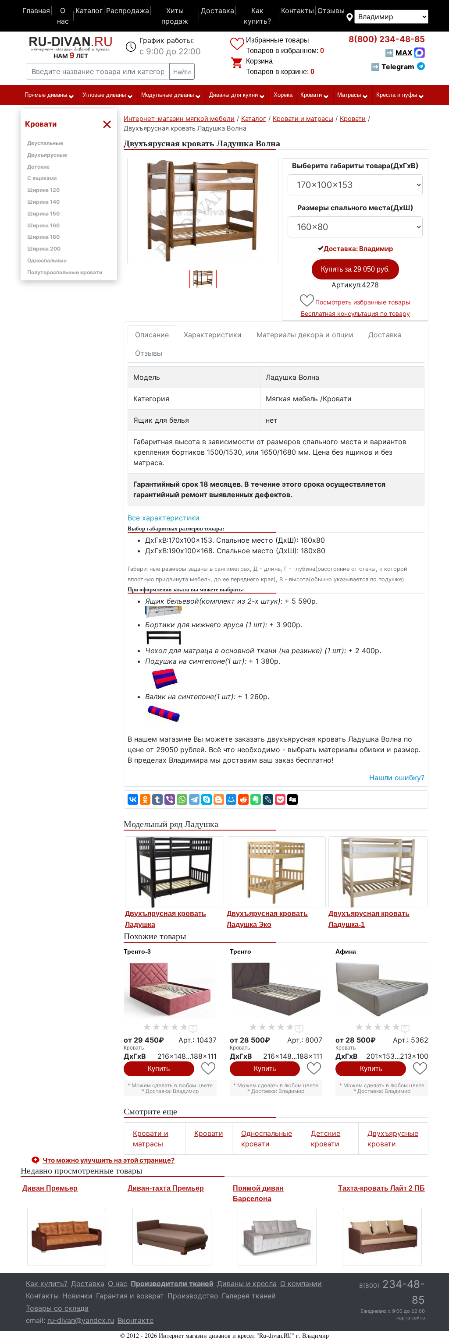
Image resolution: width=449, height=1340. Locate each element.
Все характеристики (164, 517)
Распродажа (127, 10)
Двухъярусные (47, 155)
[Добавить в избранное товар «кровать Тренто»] (314, 1068)
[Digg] (292, 799)
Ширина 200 (44, 248)
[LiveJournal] (268, 799)
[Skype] (206, 799)
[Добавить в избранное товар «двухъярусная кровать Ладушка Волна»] (307, 300)
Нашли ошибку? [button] (396, 777)
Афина (345, 951)
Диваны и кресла (247, 1283)
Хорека (283, 95)
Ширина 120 (43, 190)
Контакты (297, 10)
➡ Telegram (392, 66)
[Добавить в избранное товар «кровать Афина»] (420, 1068)
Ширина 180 (43, 236)
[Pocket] (280, 799)
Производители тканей (172, 1283)
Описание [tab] (152, 334)
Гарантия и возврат (130, 1295)
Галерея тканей (249, 1295)
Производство (192, 1295)
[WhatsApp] (182, 799)
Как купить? (257, 15)
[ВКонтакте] (133, 799)
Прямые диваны (46, 95)
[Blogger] (219, 799)
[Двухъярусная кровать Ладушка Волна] (203, 211)
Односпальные (47, 260)
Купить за (355, 269)
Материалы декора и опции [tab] (305, 334)
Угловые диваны (104, 95)
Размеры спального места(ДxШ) (355, 207)
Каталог (89, 10)
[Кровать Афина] (381, 989)
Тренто (240, 951)
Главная (36, 10)
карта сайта (410, 1318)
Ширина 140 (43, 201)
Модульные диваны (167, 95)
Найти (182, 71)
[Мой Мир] (231, 799)
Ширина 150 (43, 213)
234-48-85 (387, 39)
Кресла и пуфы (396, 95)
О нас (63, 15)
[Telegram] (194, 799)
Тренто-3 (137, 951)
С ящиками (42, 178)
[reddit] (243, 799)
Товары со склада (57, 1308)
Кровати (311, 95)
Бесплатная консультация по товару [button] (355, 313)
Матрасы (349, 95)
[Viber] (169, 799)
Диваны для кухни (233, 95)
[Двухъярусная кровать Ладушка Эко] (276, 872)
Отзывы (331, 10)
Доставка (217, 10)
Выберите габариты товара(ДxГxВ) (355, 165)
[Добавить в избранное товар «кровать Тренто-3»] (209, 1068)
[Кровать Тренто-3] (170, 989)
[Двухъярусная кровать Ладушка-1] (378, 872)
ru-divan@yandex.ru (80, 1320)
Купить (159, 1068)
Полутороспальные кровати (64, 272)
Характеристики (213, 334)
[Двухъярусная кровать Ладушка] (174, 872)
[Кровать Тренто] (276, 989)
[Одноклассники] (145, 799)
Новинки (77, 1295)
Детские (38, 166)
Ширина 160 (43, 225)
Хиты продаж (174, 15)
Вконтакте (135, 1320)
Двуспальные (45, 143)
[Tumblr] (157, 799)
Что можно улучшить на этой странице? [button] (109, 1160)
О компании (301, 1283)
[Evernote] (255, 799)
